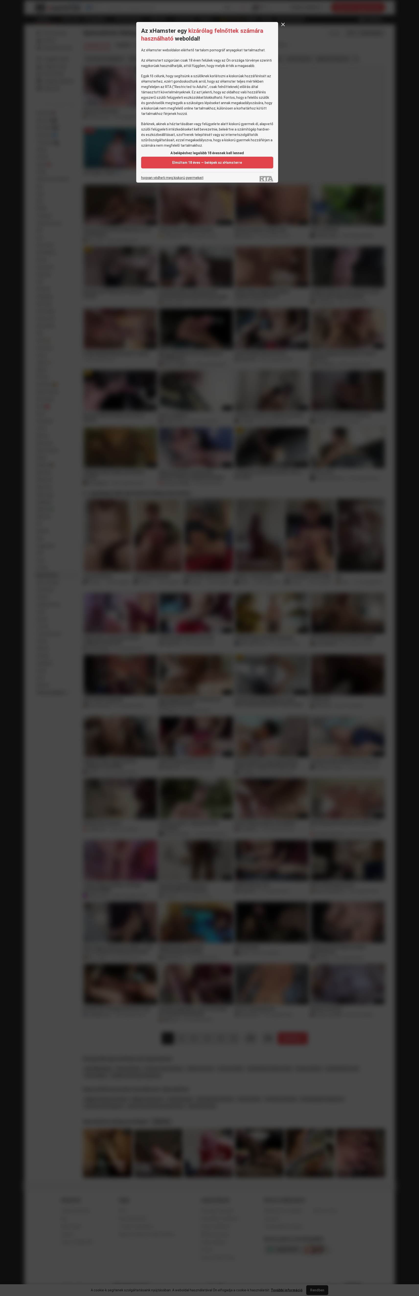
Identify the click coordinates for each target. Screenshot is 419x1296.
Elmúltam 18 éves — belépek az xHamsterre (207, 163)
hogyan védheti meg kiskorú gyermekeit (172, 178)
